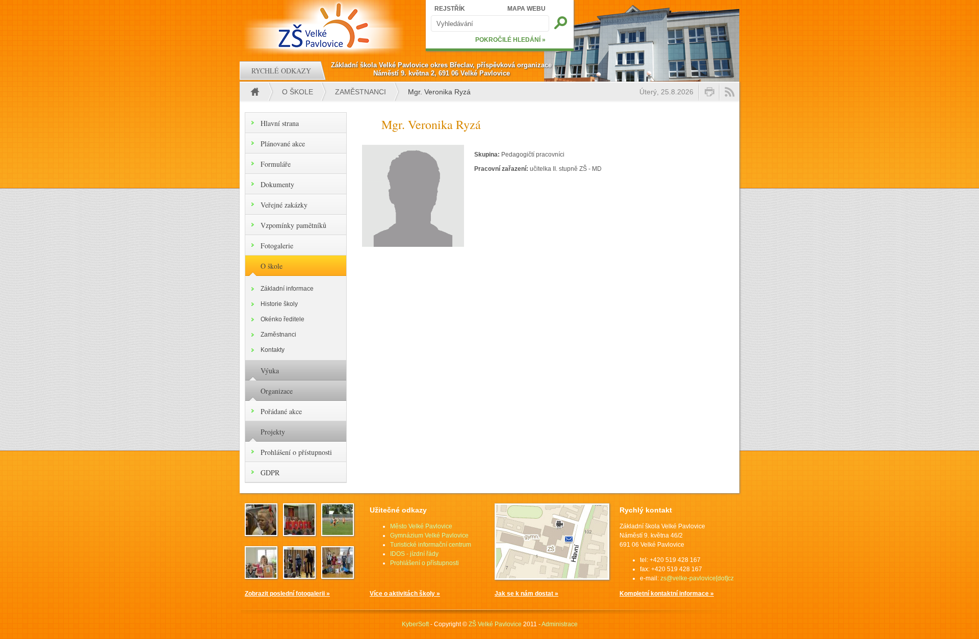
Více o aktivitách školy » (405, 593)
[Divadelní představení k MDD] (299, 532)
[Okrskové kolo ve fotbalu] (337, 532)
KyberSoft (415, 624)
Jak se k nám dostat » (526, 593)
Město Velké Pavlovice (421, 526)
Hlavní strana (280, 123)
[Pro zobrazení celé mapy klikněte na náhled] (552, 577)
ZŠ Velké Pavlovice (495, 624)
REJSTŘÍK (449, 8)
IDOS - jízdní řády (414, 553)
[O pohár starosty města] (337, 575)
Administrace (560, 624)
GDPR (270, 472)
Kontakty (273, 349)
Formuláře (276, 164)
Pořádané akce (281, 411)
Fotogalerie (277, 245)
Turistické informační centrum (430, 544)
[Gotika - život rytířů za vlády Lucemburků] (299, 575)
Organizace (277, 391)
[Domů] (325, 25)
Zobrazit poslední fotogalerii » (287, 593)
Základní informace (287, 288)
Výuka (270, 370)
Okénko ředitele (282, 319)
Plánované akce (283, 143)
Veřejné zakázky (284, 205)
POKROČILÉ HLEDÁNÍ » (510, 39)
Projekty (273, 432)
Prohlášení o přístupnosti (296, 452)
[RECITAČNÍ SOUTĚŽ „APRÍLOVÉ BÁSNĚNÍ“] (261, 575)
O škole (297, 92)
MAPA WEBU (526, 8)
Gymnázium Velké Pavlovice (429, 535)
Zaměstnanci (360, 92)
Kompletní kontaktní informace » (667, 593)
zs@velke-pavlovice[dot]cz (697, 578)
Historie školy (279, 304)
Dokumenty (277, 184)
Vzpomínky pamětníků (293, 225)
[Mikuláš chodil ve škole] (261, 532)
